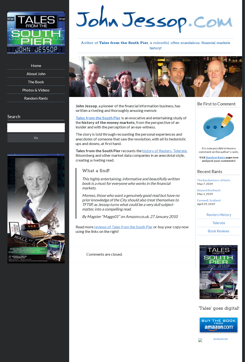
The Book (36, 81)
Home (36, 65)
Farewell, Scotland (209, 200)
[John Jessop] (36, 52)
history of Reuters (157, 150)
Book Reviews (218, 231)
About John (36, 73)
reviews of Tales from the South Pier (123, 226)
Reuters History (218, 215)
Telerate (180, 150)
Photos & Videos (36, 90)
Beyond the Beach (209, 190)
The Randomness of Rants (213, 180)
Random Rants (36, 98)
